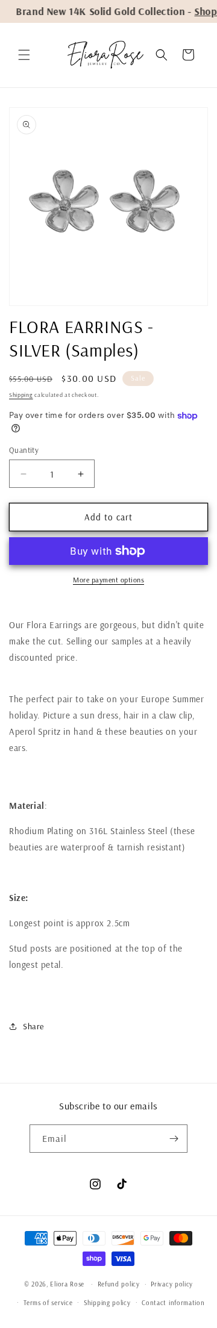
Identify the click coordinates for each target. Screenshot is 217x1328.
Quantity (24, 450)
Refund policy (119, 1284)
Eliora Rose (67, 1284)
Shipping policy (107, 1302)
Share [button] (33, 1026)
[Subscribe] (173, 1138)
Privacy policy (172, 1284)
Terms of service (48, 1302)
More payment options (108, 579)
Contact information (173, 1302)
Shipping (21, 395)
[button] (24, 55)
